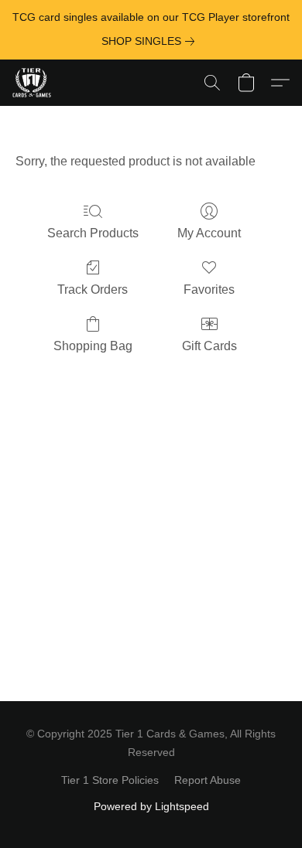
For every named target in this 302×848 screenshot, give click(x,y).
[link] (151, 41)
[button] (32, 83)
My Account (209, 233)
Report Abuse (207, 780)
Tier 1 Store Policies (110, 780)
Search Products (93, 233)
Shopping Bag (92, 345)
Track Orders (92, 289)
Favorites (209, 289)
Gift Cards (209, 345)
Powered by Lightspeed (151, 806)
